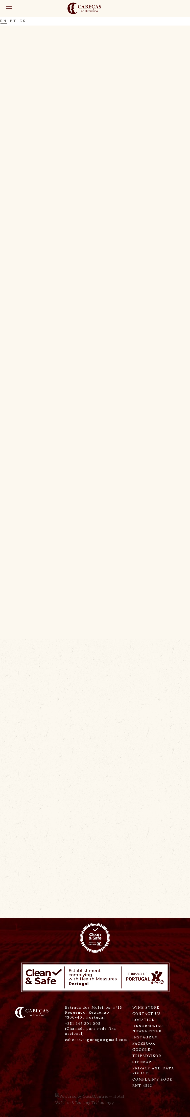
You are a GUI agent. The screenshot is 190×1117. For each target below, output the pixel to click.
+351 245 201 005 (90, 1028)
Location (143, 1020)
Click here (35, 315)
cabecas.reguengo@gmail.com (96, 1039)
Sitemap (141, 1062)
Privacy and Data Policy (153, 1070)
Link (52, 283)
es (23, 22)
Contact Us (146, 1013)
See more (31, 551)
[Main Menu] (9, 8)
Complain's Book (152, 1079)
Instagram (145, 1037)
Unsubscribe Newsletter (147, 1028)
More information (43, 915)
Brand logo (95, 8)
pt (13, 22)
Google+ (142, 1049)
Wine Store (146, 1007)
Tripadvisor (146, 1056)
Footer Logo (33, 1012)
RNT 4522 (142, 1085)
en (3, 22)
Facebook (143, 1043)
